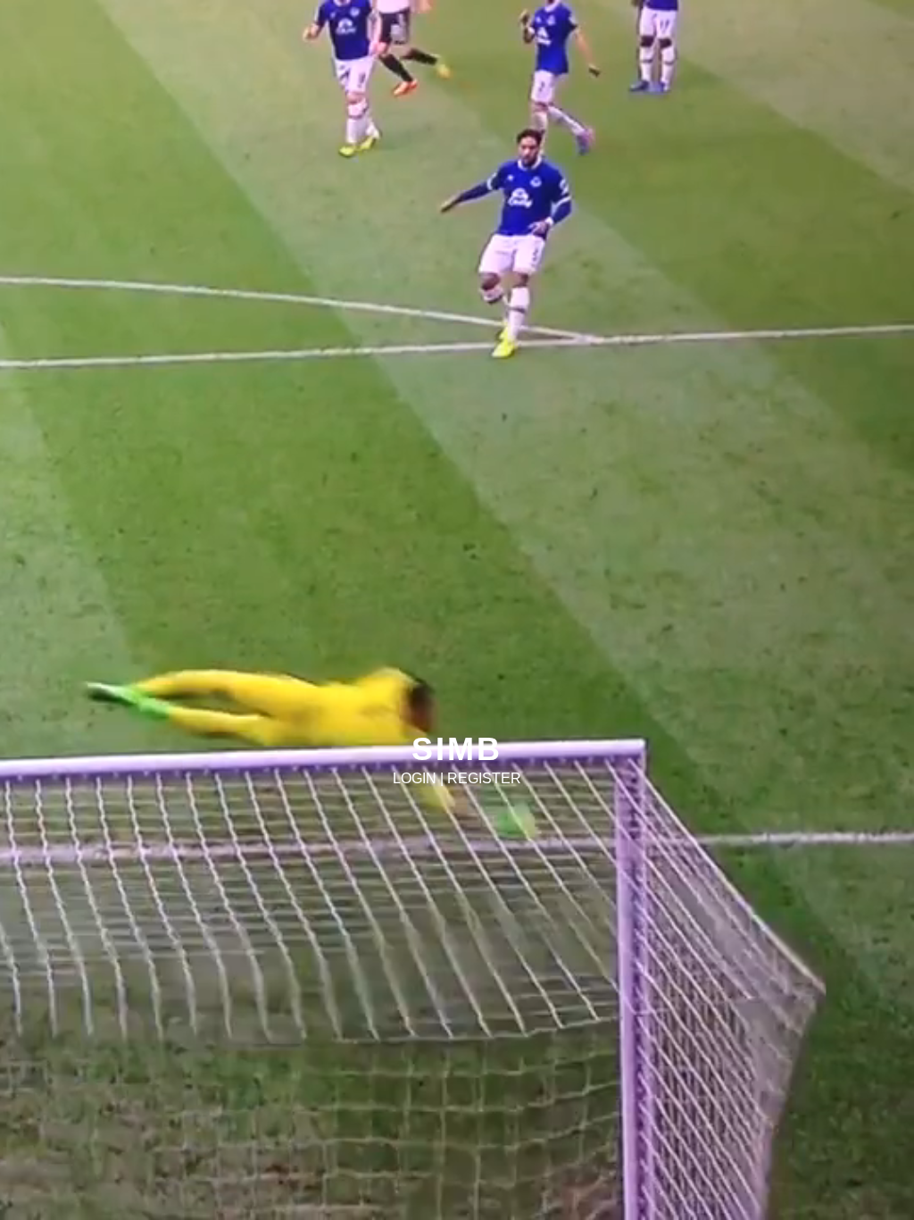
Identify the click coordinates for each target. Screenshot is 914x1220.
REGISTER (484, 778)
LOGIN (414, 778)
